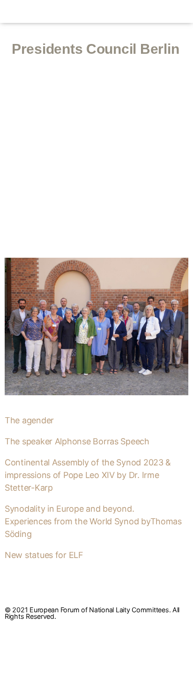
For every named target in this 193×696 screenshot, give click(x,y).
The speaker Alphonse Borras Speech (77, 441)
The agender (29, 420)
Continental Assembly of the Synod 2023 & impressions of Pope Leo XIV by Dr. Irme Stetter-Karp (88, 475)
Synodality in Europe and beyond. (69, 509)
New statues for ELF (44, 555)
